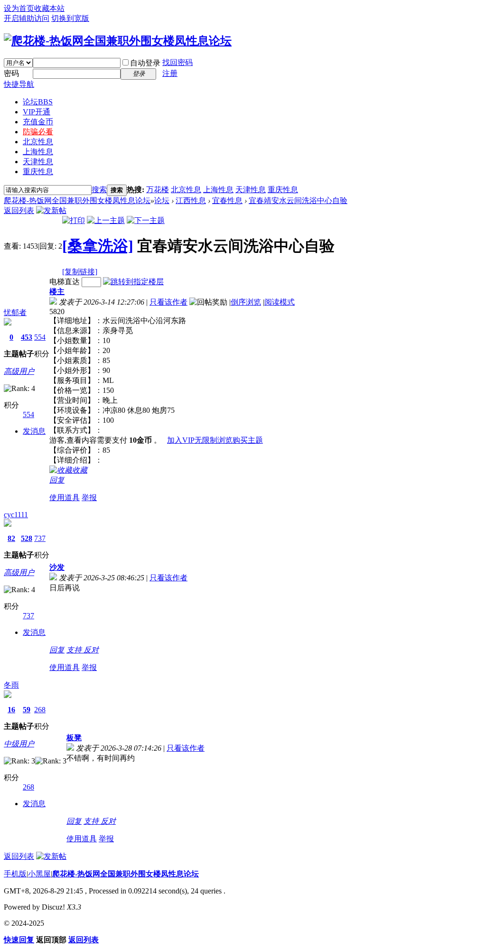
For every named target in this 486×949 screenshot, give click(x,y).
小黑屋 (39, 874)
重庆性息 (38, 171)
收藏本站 (49, 8)
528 (26, 538)
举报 (89, 497)
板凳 (74, 738)
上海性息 (38, 152)
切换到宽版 (70, 18)
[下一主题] (146, 220)
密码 (11, 73)
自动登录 (145, 63)
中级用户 (19, 744)
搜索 (99, 190)
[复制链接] (79, 272)
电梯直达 (64, 282)
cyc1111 (16, 515)
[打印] (73, 220)
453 (26, 337)
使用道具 (64, 497)
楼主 (57, 292)
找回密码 (177, 62)
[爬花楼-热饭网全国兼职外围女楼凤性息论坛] (118, 41)
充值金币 (38, 122)
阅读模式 (279, 302)
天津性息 (38, 162)
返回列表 (19, 210)
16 (11, 710)
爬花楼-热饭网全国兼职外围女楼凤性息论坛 (77, 200)
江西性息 (191, 200)
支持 (75, 650)
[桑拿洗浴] (97, 245)
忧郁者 (15, 312)
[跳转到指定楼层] (133, 282)
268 (40, 710)
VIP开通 (36, 112)
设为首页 (19, 8)
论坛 (38, 102)
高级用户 (19, 371)
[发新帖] (51, 210)
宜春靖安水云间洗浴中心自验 (298, 200)
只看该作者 (168, 302)
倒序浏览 (246, 302)
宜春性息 (227, 200)
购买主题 (248, 440)
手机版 (15, 874)
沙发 (57, 567)
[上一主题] (106, 220)
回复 (57, 480)
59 (26, 710)
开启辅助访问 (26, 18)
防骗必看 (38, 132)
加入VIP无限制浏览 (200, 440)
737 (40, 538)
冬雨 (11, 685)
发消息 (34, 431)
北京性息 (38, 142)
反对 (91, 650)
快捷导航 (19, 84)
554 (40, 337)
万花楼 (157, 190)
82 (11, 538)
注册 (170, 73)
